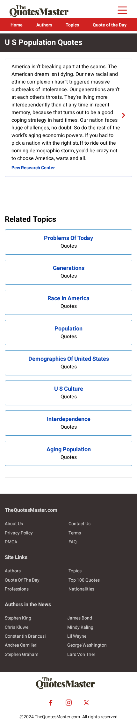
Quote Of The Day (22, 580)
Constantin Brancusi (25, 636)
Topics (72, 25)
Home (17, 25)
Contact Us (79, 523)
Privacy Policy (19, 533)
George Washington (87, 645)
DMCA (11, 542)
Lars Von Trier (81, 654)
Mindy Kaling (80, 627)
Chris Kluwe (16, 627)
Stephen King (18, 618)
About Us (14, 523)
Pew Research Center (33, 167)
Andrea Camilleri (21, 645)
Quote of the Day (109, 25)
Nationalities (81, 589)
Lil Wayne (76, 636)
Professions (17, 589)
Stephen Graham (21, 654)
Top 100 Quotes (84, 580)
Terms (74, 533)
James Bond (79, 618)
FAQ (72, 542)
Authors (44, 25)
